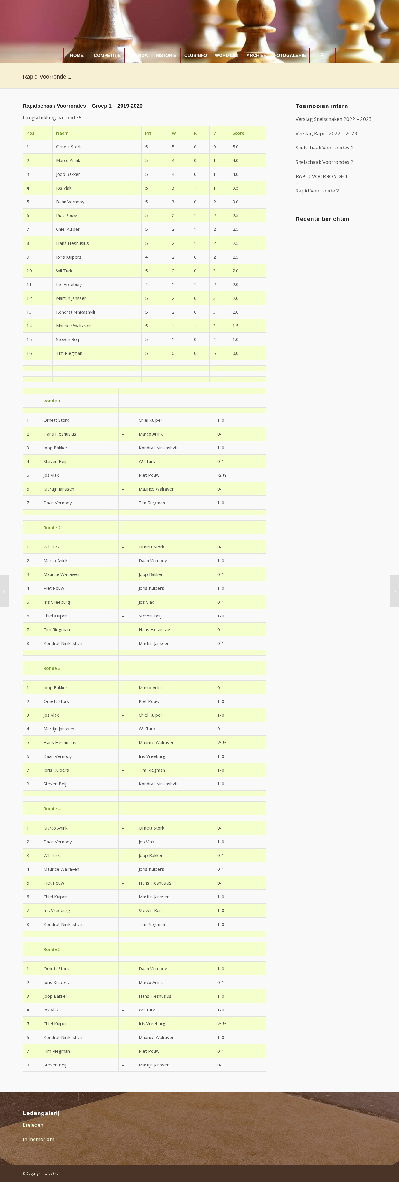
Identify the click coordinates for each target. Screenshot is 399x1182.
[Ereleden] (4, 591)
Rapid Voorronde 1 (47, 76)
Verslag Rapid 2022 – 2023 (326, 133)
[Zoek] (322, 55)
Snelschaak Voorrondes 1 (324, 147)
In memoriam (38, 1139)
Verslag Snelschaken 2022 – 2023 (334, 119)
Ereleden (33, 1124)
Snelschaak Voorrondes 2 (324, 162)
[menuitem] (76, 55)
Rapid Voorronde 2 (317, 190)
